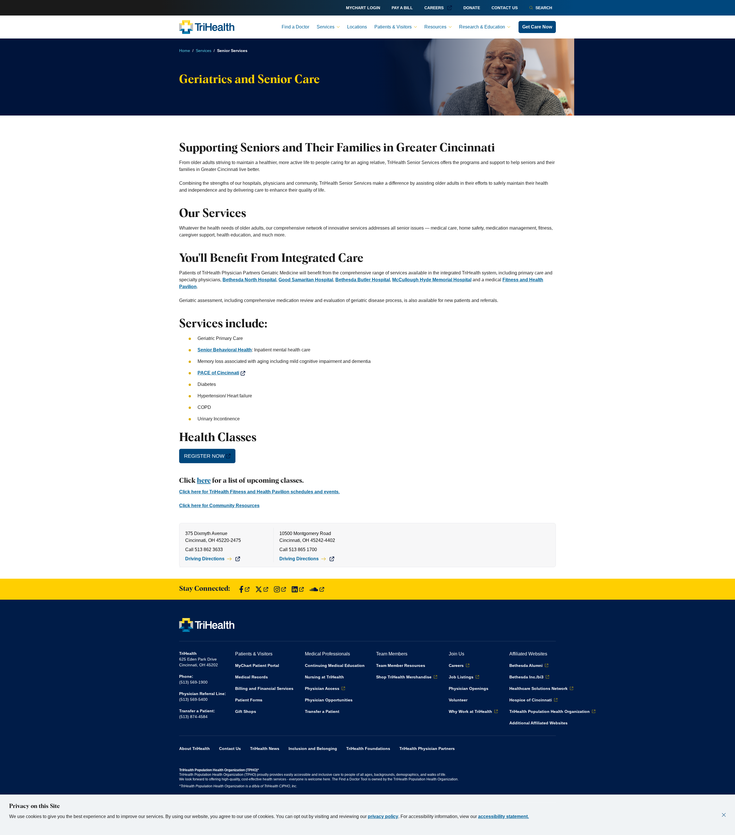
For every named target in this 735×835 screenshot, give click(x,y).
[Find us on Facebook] (244, 589)
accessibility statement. (503, 816)
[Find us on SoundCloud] (316, 589)
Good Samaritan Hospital (305, 279)
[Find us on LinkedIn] (297, 589)
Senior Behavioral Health (225, 349)
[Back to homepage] (206, 27)
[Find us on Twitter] (261, 589)
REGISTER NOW (204, 456)
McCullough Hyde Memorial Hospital (431, 279)
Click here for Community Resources (219, 505)
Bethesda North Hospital (249, 279)
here (204, 480)
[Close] (723, 815)
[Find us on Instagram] (280, 589)
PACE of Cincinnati (218, 372)
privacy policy (383, 816)
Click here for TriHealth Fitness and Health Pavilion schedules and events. (259, 491)
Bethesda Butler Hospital (362, 279)
